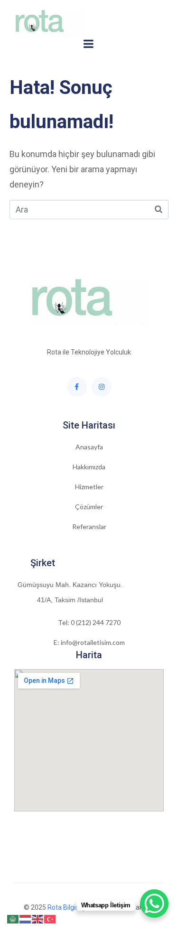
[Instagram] (102, 387)
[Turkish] (50, 918)
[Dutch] (25, 918)
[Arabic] (13, 918)
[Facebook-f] (77, 387)
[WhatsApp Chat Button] (154, 903)
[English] (38, 918)
